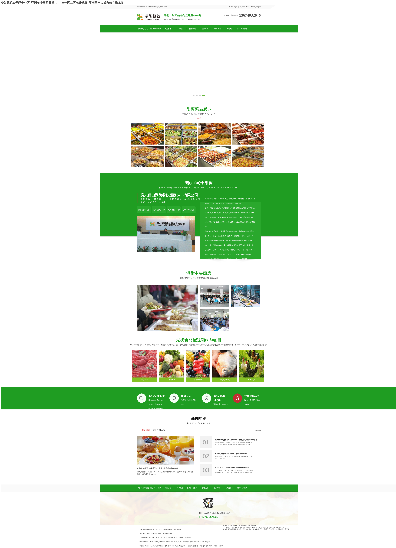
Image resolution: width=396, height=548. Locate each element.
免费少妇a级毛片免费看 (259, 529)
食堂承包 (168, 29)
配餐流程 (192, 29)
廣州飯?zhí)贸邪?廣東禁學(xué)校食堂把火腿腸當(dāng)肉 (157, 468)
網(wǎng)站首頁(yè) (143, 491)
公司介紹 (145, 210)
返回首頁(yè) (233, 7)
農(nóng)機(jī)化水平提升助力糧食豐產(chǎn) (231, 454)
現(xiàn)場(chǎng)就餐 (217, 30)
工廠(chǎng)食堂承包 (167, 303)
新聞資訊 (229, 29)
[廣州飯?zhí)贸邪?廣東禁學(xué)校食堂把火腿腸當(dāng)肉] (165, 464)
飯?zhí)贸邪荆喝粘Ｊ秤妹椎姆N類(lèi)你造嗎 (232, 467)
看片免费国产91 (272, 529)
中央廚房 (180, 29)
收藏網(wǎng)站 (256, 7)
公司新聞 (145, 430)
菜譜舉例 (205, 29)
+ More (258, 430)
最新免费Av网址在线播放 (243, 529)
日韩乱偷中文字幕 (283, 529)
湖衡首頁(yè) (143, 29)
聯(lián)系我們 (244, 7)
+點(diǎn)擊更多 (240, 259)
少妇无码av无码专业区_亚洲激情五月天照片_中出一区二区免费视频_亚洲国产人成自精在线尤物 (62, 2)
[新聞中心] (198, 424)
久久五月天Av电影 (229, 529)
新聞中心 (217, 488)
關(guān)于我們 (155, 29)
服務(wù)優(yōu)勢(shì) (192, 491)
